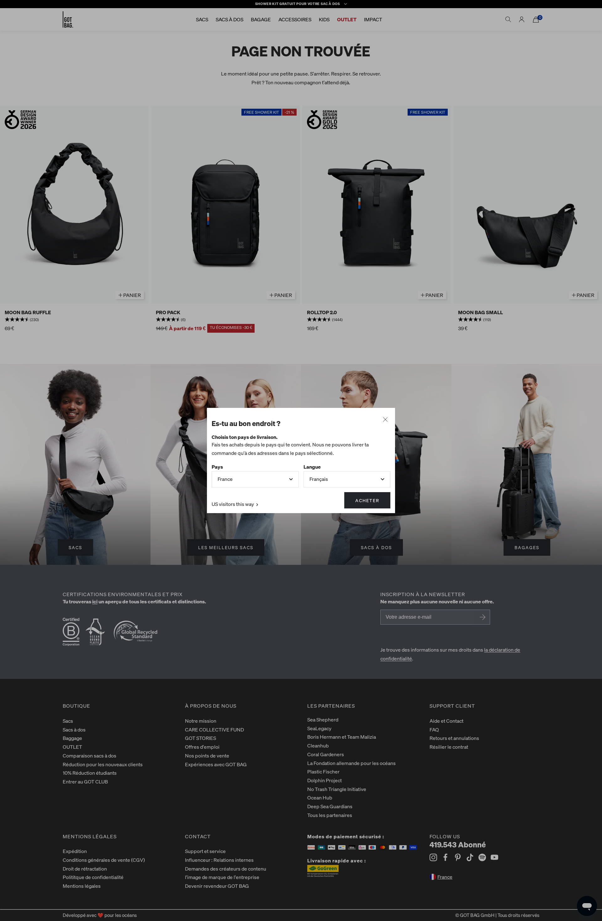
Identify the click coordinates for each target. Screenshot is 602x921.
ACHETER (367, 500)
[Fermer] (385, 419)
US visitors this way (233, 504)
